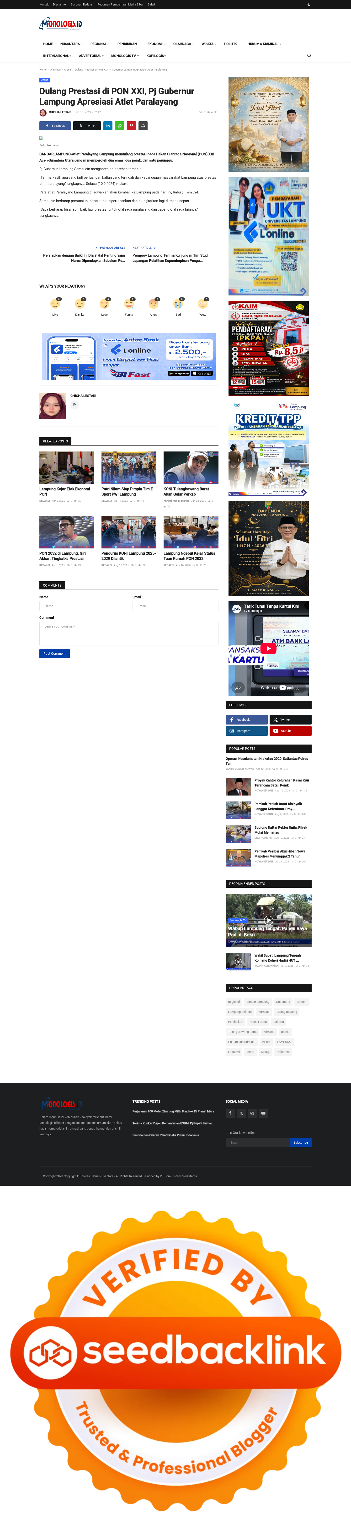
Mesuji (265, 1052)
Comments (52, 585)
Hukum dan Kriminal (241, 1042)
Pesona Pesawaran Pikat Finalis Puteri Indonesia (166, 1135)
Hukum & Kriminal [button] (263, 44)
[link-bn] (129, 357)
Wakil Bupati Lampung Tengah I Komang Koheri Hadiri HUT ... (279, 957)
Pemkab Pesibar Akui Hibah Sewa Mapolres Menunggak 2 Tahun (280, 853)
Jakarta (279, 1022)
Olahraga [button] (182, 44)
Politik (266, 1042)
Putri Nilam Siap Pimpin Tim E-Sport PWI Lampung (127, 492)
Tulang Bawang (286, 1012)
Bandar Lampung (257, 1002)
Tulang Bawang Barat (242, 1032)
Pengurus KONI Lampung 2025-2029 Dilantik (128, 556)
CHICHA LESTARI (60, 112)
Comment (46, 617)
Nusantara (283, 1002)
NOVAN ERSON (264, 790)
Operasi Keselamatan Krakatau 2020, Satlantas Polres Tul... (267, 761)
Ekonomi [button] (155, 44)
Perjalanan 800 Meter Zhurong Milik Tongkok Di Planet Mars (173, 1111)
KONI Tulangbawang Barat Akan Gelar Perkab (186, 492)
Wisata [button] (208, 44)
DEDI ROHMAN (263, 837)
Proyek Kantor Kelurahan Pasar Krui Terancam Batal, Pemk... (282, 782)
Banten (301, 1002)
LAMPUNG (284, 1042)
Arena (67, 69)
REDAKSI (44, 500)
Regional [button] (98, 44)
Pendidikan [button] (127, 44)
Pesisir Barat (258, 1022)
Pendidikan (235, 1022)
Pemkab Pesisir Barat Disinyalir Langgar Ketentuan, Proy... (278, 806)
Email (137, 597)
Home (48, 44)
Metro (250, 1052)
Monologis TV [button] (124, 56)
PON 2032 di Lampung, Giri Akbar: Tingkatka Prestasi (62, 556)
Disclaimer (60, 4)
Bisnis (285, 1032)
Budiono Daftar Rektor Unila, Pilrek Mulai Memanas (281, 830)
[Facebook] (230, 1113)
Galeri (151, 4)
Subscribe (300, 1142)
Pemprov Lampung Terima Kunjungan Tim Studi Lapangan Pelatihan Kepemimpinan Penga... (170, 258)
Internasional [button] (56, 56)
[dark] (309, 4)
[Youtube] (263, 1113)
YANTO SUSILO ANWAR (240, 769)
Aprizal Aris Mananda (176, 500)
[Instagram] (252, 1113)
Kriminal (268, 1032)
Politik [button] (231, 44)
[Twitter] (241, 1113)
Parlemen (283, 1052)
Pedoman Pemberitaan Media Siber (120, 4)
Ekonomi (234, 1052)
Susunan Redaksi (82, 4)
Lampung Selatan (240, 1012)
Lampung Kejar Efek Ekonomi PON (64, 492)
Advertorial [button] (90, 56)
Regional (234, 1002)
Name (43, 597)
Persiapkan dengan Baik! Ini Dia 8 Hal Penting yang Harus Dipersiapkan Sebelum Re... (84, 258)
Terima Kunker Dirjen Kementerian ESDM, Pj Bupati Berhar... (174, 1123)
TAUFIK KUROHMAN (240, 941)
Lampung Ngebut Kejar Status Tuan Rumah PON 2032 (189, 556)
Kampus (264, 1012)
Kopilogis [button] (155, 56)
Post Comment (54, 653)
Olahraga (55, 69)
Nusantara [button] (70, 44)
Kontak (44, 4)
